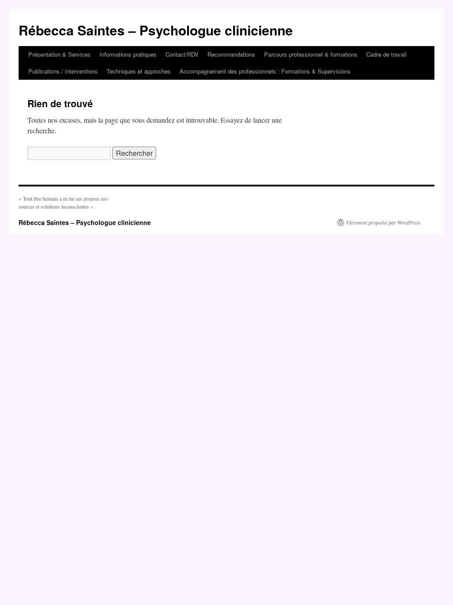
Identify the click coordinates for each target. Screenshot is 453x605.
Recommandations (231, 54)
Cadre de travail (386, 54)
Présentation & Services (59, 54)
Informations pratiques (128, 54)
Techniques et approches (139, 71)
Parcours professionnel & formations (310, 54)
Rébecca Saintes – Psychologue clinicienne (156, 29)
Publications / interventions (63, 71)
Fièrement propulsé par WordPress (383, 222)
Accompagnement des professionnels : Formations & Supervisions (265, 71)
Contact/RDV (182, 54)
